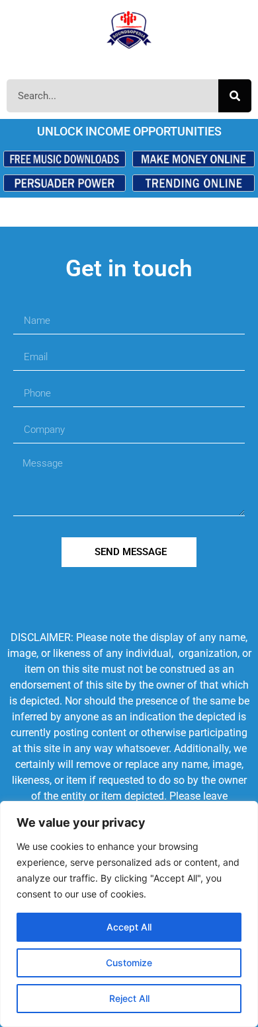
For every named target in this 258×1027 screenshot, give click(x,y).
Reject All (129, 998)
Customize (129, 962)
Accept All (129, 926)
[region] (129, 914)
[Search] (234, 95)
